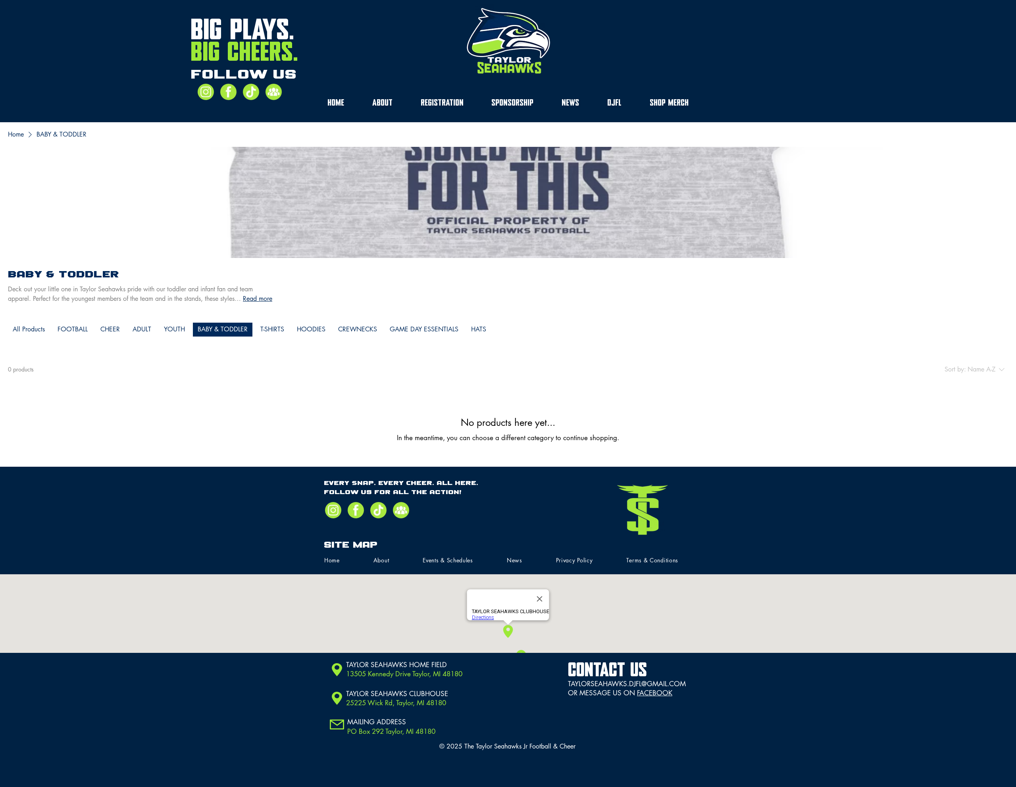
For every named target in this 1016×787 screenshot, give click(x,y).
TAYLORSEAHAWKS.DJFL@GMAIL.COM (627, 683)
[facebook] (228, 92)
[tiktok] (251, 92)
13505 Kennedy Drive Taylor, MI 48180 (404, 674)
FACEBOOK (654, 693)
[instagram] (205, 92)
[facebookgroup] (273, 92)
